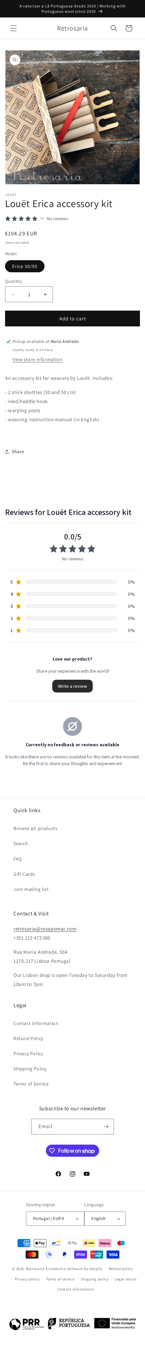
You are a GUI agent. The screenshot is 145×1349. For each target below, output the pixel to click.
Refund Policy (28, 1038)
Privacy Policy (28, 1053)
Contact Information (35, 1023)
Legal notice (125, 1279)
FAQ (17, 859)
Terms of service (60, 1279)
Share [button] (18, 451)
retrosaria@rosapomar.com (44, 928)
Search (20, 843)
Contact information (75, 1289)
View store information (37, 359)
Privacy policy (27, 1279)
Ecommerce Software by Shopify (74, 1268)
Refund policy (121, 1268)
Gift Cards (24, 874)
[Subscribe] (106, 1127)
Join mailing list (31, 889)
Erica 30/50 (24, 266)
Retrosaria (35, 1268)
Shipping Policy (30, 1069)
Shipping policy (95, 1279)
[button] (13, 28)
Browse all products (35, 828)
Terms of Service (31, 1084)
